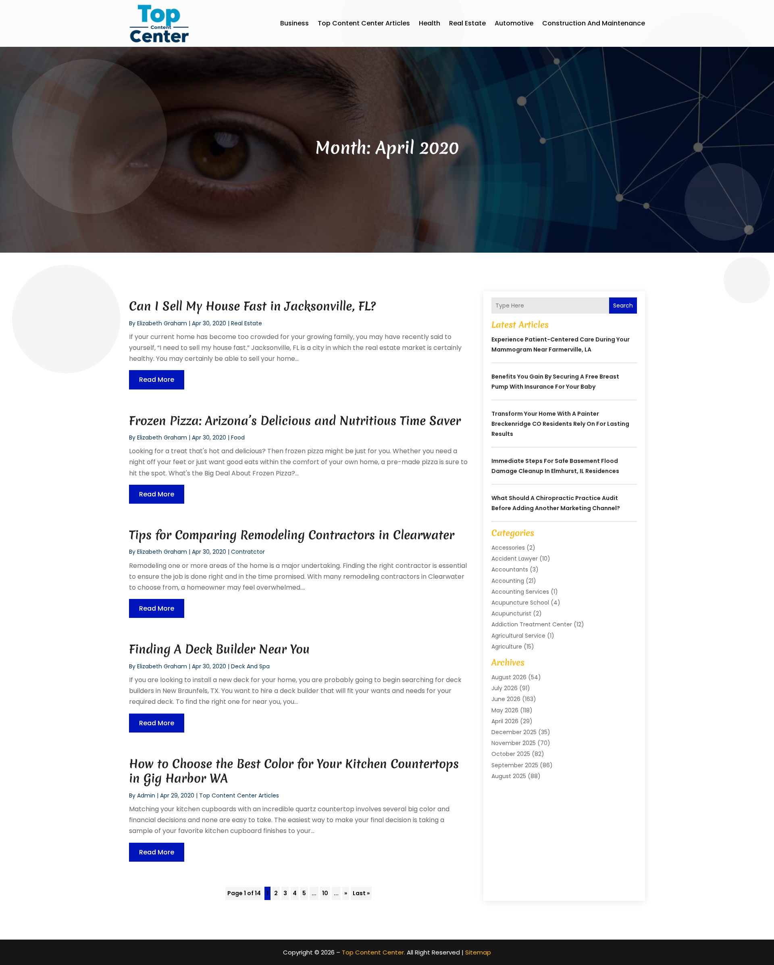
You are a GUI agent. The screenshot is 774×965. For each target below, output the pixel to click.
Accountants (509, 569)
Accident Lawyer (514, 559)
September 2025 (514, 765)
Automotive (514, 23)
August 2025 (508, 776)
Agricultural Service (518, 636)
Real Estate (467, 23)
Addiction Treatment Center (531, 624)
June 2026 (505, 699)
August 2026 (508, 677)
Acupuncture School (520, 603)
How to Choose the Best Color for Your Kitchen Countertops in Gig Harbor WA (294, 771)
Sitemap (478, 952)
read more (156, 379)
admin (146, 795)
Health (429, 23)
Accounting (507, 581)
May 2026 (504, 710)
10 (325, 893)
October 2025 (510, 754)
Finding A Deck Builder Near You (219, 649)
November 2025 (513, 743)
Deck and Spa (250, 666)
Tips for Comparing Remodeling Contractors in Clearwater (291, 535)
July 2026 (504, 688)
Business (294, 23)
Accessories (508, 548)
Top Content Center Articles (364, 23)
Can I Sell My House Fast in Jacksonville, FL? (252, 306)
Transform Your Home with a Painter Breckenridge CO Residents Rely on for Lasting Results (560, 424)
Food (238, 437)
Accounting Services (520, 592)
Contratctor (248, 552)
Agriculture (506, 647)
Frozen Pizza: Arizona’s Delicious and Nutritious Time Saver (295, 420)
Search (623, 305)
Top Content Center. (373, 952)
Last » (361, 893)
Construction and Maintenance (593, 23)
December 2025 (514, 732)
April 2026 (504, 721)
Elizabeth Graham (162, 323)
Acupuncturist (511, 613)
